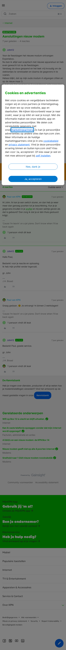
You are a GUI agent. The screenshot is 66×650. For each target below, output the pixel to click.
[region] (33, 134)
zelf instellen (43, 155)
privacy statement (19, 144)
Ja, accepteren (33, 178)
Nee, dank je (33, 166)
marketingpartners (22, 129)
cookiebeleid (50, 140)
